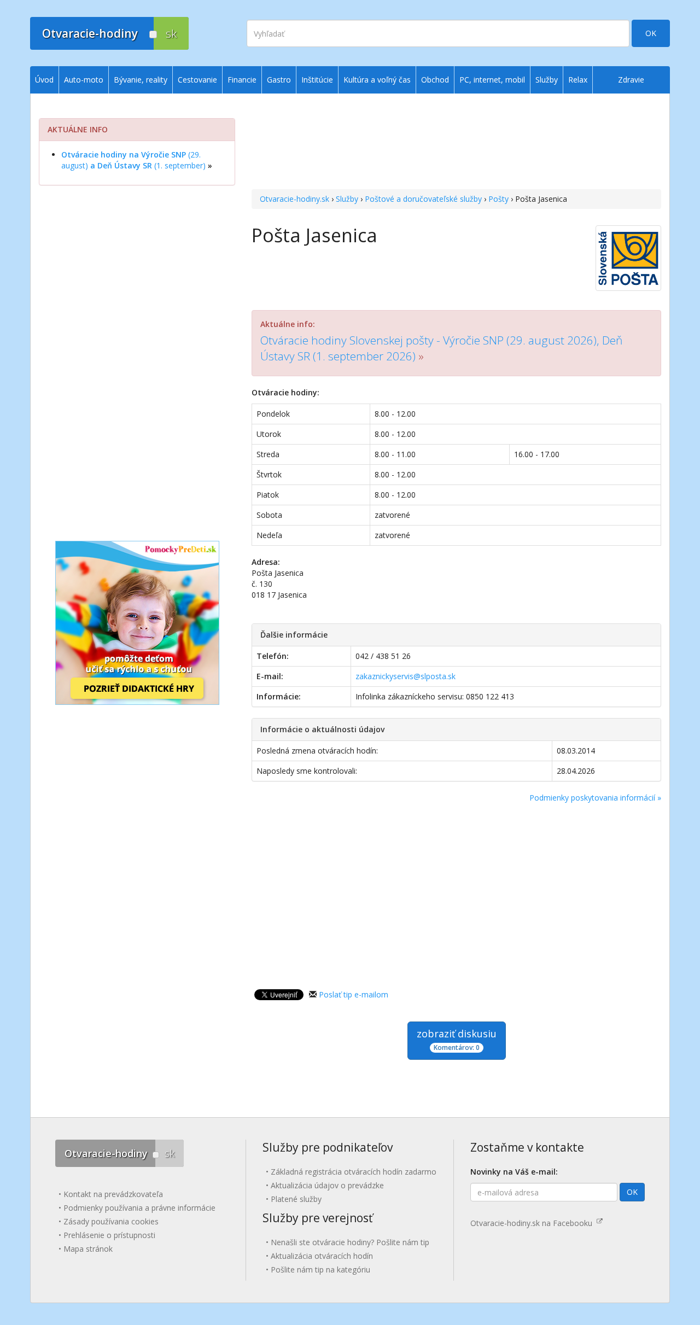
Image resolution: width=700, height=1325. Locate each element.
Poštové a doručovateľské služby (423, 199)
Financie (242, 79)
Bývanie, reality (140, 79)
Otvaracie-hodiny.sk (294, 199)
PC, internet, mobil (492, 79)
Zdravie (631, 79)
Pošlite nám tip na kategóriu (320, 1269)
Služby (347, 199)
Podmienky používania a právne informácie (139, 1208)
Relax (577, 79)
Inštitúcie (317, 79)
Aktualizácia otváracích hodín (322, 1256)
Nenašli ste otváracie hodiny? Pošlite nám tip (350, 1242)
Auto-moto (83, 79)
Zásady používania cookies (111, 1221)
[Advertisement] (456, 142)
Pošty (498, 199)
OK (650, 33)
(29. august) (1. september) (133, 160)
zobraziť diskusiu (457, 1039)
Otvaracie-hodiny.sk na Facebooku (533, 1223)
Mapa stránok (88, 1249)
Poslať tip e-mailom (353, 994)
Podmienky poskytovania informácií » (595, 797)
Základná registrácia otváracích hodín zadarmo (353, 1171)
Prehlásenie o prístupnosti (109, 1235)
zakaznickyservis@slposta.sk (405, 676)
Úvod (44, 79)
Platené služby (296, 1199)
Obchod (435, 79)
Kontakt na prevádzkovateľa (113, 1194)
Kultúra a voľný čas (377, 79)
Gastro (279, 79)
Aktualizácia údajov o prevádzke (327, 1185)
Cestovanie (197, 79)
